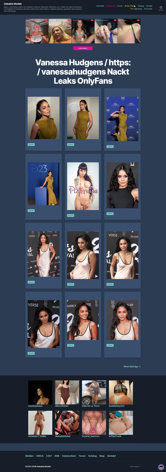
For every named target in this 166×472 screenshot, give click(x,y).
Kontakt (149, 6)
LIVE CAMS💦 (83, 48)
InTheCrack (115, 436)
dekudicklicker (63, 436)
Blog (102, 455)
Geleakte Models (13, 4)
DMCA (39, 455)
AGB (57, 455)
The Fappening (136, 9)
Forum (119, 6)
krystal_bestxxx (90, 436)
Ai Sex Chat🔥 (130, 6)
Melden (29, 455)
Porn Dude (148, 9)
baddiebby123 (116, 405)
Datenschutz (69, 455)
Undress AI (111, 6)
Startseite (100, 6)
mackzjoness (35, 405)
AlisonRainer (61, 405)
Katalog (141, 6)
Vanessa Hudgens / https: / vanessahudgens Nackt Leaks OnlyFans (83, 72)
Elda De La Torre (90, 405)
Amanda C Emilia (37, 436)
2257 (49, 455)
